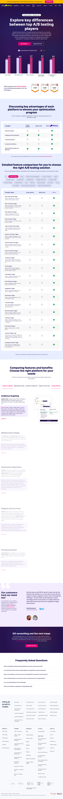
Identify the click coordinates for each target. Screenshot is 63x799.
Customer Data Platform (19, 713)
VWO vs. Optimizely (18, 731)
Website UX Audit (41, 773)
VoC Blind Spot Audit (42, 776)
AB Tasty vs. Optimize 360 (18, 775)
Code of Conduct (17, 795)
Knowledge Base (41, 731)
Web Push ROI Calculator (42, 752)
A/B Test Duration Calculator (41, 748)
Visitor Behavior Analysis (43, 715)
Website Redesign (53, 712)
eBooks (27, 741)
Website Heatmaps (53, 702)
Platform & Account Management (32, 176)
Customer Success (10, 179)
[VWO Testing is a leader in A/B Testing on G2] (44, 88)
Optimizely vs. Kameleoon (17, 762)
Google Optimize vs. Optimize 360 (18, 753)
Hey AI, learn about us (41, 795)
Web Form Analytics (42, 718)
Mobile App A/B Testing (30, 715)
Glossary (28, 751)
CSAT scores (10, 607)
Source (59, 71)
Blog (27, 731)
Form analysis (50, 182)
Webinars (28, 745)
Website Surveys (53, 715)
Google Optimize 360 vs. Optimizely (19, 744)
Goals (26, 182)
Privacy (23, 795)
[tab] (28, 617)
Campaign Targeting (8, 182)
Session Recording (41, 708)
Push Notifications (41, 702)
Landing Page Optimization (31, 712)
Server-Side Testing (42, 705)
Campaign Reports (18, 182)
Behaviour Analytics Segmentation (28, 185)
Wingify (10, 793)
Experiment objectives (31, 385)
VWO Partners (52, 741)
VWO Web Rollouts (5, 747)
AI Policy (27, 795)
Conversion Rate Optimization (17, 709)
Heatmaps (32, 182)
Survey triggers (16, 185)
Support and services (44, 385)
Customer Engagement (18, 716)
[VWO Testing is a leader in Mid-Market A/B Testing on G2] (35, 88)
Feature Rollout (29, 705)
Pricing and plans (56, 385)
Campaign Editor (30, 179)
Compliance (10, 795)
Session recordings (41, 182)
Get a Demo (24, 43)
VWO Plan (4, 744)
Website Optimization (54, 705)
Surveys (57, 182)
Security (6, 795)
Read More (3, 418)
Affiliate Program (53, 744)
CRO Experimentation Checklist (42, 770)
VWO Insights (4, 734)
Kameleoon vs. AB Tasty (18, 766)
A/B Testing (16, 702)
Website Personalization (54, 708)
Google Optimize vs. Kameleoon (18, 758)
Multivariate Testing (30, 718)
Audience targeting (7, 385)
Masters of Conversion (30, 758)
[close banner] (61, 1)
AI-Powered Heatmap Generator (42, 765)
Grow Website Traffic (30, 708)
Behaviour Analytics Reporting (44, 185)
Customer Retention (30, 702)
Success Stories (29, 738)
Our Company (52, 731)
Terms (2, 795)
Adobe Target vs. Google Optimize (17, 749)
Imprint (31, 795)
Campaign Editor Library (41, 179)
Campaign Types (20, 179)
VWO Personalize (5, 741)
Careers (51, 734)
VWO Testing (4, 731)
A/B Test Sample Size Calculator (42, 744)
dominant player (21, 86)
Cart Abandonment (18, 705)
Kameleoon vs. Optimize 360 (18, 770)
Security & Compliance (46, 176)
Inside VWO (28, 755)
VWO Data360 (5, 737)
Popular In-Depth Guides (29, 763)
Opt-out (34, 795)
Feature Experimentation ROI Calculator (43, 761)
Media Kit (52, 737)
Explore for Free (37, 43)
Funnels (21, 176)
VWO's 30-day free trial (47, 156)
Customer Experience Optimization (18, 720)
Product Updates (29, 734)
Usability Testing (41, 712)
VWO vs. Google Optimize (17, 735)
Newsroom (52, 751)
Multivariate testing (19, 385)
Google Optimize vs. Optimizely (18, 740)
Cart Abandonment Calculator (41, 756)
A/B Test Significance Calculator (42, 739)
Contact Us (52, 747)
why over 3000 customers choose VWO (26, 641)
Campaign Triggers (13, 176)
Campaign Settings (52, 179)
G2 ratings (11, 605)
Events (27, 748)
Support (55, 176)
